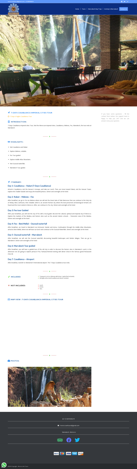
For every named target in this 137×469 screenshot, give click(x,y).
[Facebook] (127, 1)
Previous (12, 387)
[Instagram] (121, 1)
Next (87, 387)
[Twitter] (124, 1)
